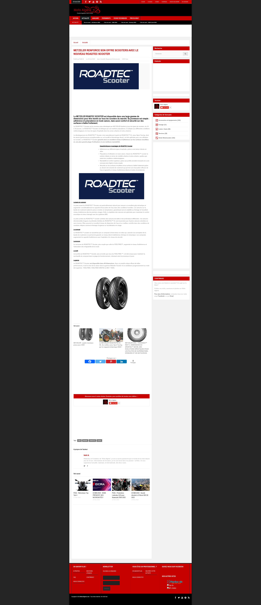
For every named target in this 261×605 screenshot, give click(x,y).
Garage (161, 124)
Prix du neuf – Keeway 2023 (94, 22)
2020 (79, 440)
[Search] (185, 54)
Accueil (143, 1)
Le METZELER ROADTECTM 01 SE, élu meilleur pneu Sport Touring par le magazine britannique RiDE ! (110, 345)
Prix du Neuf (134, 18)
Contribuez (164, 1)
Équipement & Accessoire (113, 59)
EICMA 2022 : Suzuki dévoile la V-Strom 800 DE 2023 (139, 495)
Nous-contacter (137, 577)
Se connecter (185, 1)
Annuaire (95, 18)
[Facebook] (90, 361)
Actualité (85, 18)
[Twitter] (100, 361)
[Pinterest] (111, 361)
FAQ (74, 577)
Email (171, 296)
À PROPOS (76, 571)
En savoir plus (137, 571)
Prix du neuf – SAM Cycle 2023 (114, 22)
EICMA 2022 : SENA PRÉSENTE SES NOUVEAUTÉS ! (99, 495)
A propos (150, 1)
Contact (157, 1)
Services (161, 133)
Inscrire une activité (174, 1)
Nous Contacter (78, 581)
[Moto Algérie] (86, 10)
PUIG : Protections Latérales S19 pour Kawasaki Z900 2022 (119, 495)
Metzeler (85, 440)
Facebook (161, 296)
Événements (106, 18)
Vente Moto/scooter (165, 138)
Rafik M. (86, 455)
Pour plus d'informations (162, 294)
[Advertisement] (152, 10)
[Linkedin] (122, 361)
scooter (99, 440)
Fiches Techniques (120, 18)
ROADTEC (92, 440)
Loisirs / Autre (163, 129)
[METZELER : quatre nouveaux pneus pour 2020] (85, 335)
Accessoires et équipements (168, 120)
